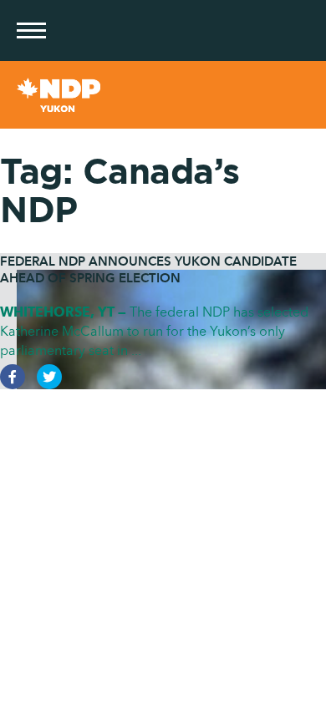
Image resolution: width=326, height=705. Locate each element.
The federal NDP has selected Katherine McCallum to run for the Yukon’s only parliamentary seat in (154, 331)
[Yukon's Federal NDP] (163, 95)
